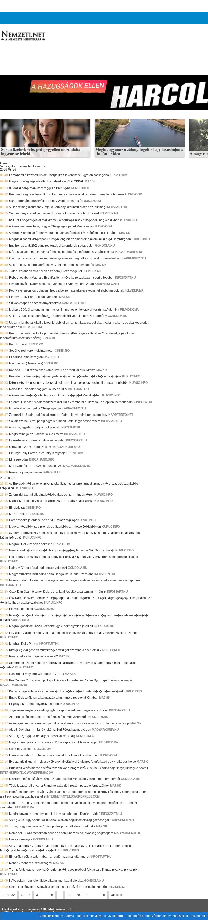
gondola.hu (105, 245)
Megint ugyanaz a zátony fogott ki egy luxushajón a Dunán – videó (139, 152)
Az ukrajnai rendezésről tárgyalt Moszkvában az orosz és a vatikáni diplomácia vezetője (69, 723)
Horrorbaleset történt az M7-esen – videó (37, 440)
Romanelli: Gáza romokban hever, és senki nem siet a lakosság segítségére (61, 833)
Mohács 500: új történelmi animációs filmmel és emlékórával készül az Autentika (64, 309)
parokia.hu (52, 472)
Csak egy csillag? (21, 749)
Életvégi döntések (21, 609)
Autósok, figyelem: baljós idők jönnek (34, 427)
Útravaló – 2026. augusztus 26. (30, 447)
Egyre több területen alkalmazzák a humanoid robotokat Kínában (53, 697)
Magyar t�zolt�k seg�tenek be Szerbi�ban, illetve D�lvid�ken (55, 526)
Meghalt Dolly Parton (23, 644)
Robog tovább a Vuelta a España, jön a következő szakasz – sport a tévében (61, 277)
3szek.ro (49, 338)
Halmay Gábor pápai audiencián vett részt (38, 568)
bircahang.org (41, 459)
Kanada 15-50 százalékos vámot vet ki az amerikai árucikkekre (52, 370)
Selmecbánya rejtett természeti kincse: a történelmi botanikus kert (54, 213)
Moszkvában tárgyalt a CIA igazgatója (35, 408)
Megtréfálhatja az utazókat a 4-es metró (36, 434)
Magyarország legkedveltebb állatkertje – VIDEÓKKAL (46, 181)
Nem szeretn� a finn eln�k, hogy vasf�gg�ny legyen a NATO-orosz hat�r (62, 550)
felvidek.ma (109, 213)
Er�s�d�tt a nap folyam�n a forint (34, 704)
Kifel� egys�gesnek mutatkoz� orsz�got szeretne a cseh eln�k (55, 650)
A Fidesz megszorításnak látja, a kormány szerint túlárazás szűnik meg (57, 207)
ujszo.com (118, 175)
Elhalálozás (17, 507)
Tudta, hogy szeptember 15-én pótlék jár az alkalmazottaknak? (52, 826)
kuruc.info (80, 188)
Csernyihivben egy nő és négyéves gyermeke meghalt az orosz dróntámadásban (65, 258)
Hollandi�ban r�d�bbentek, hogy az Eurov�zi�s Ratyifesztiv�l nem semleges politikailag (73, 557)
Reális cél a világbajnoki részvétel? (33, 656)
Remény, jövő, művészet (26, 472)
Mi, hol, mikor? (19, 514)
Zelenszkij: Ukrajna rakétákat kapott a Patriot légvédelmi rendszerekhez (58, 415)
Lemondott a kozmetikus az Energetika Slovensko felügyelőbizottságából (59, 175)
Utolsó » (116, 895)
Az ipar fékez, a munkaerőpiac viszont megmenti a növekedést (52, 265)
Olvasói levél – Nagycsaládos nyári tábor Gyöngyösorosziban (51, 284)
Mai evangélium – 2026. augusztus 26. (35, 466)
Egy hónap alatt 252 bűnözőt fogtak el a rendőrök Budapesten (51, 245)
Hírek (3, 163)
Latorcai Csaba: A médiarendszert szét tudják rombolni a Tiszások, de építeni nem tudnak (70, 402)
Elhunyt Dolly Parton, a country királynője (37, 453)
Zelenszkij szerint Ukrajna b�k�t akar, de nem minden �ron (51, 494)
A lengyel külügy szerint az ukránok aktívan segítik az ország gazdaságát (59, 820)
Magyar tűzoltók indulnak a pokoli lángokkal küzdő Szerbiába (51, 574)
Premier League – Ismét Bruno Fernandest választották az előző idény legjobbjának (66, 194)
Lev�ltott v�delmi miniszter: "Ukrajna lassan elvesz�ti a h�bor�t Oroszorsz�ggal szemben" (75, 633)
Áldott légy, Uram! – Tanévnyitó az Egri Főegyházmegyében (50, 729)
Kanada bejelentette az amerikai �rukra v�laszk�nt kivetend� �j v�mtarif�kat (66, 691)
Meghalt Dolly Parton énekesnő (31, 544)
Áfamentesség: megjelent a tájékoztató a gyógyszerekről (48, 717)
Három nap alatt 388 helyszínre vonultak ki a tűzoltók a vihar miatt (54, 755)
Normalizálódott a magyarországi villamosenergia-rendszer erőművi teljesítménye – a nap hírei (74, 580)
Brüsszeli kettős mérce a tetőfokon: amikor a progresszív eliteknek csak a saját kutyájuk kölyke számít (78, 768)
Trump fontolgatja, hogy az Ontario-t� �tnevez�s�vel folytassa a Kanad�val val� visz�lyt (73, 869)
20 (78, 895)
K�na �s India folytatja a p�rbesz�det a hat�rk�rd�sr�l (51, 501)
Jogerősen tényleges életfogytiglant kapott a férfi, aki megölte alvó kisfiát (58, 710)
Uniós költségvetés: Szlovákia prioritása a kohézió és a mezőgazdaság (58, 887)
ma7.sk (90, 181)
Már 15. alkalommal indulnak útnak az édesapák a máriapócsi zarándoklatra (61, 252)
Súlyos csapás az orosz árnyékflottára (35, 303)
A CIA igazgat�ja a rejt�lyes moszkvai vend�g (42, 736)
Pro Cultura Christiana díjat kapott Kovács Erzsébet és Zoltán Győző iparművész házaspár (71, 680)
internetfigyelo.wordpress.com (26, 772)
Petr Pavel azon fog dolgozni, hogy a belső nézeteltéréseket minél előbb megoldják (66, 290)
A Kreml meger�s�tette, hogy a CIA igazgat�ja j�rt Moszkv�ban (55, 395)
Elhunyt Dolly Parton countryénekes (33, 297)
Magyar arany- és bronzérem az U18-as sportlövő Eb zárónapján (53, 742)
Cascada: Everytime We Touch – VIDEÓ (36, 674)
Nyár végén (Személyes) (26, 363)
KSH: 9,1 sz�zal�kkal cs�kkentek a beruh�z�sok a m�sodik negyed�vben (64, 220)
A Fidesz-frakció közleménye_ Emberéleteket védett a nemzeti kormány (58, 316)
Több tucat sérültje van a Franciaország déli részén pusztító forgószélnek (59, 785)
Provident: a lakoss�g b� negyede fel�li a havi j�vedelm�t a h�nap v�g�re (65, 376)
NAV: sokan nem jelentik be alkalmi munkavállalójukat (46, 880)
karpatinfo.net (134, 258)
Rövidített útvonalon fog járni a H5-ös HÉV (38, 389)
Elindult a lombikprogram (26, 357)
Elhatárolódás (18, 459)
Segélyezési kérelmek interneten (31, 350)
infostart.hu (116, 207)
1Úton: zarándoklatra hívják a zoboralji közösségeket (45, 271)
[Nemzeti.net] (23, 36)
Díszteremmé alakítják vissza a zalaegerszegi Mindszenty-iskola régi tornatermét (64, 779)
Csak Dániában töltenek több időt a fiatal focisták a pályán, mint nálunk (57, 591)
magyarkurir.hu (128, 252)
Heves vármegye (20, 839)
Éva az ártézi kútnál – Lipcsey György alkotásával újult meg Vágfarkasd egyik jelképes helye (72, 761)
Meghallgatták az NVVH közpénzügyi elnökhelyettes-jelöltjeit (51, 626)
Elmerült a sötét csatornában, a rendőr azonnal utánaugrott (49, 856)
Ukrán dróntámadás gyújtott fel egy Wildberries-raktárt (46, 201)
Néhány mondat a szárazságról (30, 863)
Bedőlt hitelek (18, 344)
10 (69, 895)
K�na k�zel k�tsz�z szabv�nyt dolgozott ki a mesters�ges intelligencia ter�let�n (69, 383)
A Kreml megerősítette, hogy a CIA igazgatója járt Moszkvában (51, 226)
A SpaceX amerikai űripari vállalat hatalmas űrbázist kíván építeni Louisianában (63, 233)
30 (87, 895)
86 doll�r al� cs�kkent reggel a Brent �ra (39, 188)
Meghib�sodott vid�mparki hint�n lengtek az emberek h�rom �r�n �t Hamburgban (70, 239)
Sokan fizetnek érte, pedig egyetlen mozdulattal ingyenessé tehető (41, 152)
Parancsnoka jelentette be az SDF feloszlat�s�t (43, 520)
